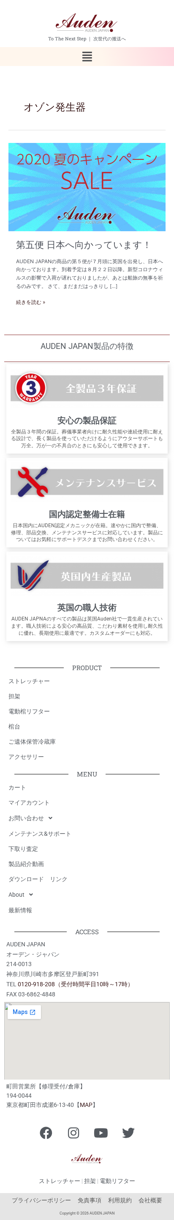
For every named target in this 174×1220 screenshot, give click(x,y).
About (16, 894)
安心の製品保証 (87, 420)
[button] (86, 56)
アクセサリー (26, 756)
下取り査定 (23, 848)
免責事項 (89, 1200)
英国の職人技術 (87, 607)
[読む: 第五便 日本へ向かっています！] (87, 186)
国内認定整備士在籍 (87, 514)
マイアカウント (29, 802)
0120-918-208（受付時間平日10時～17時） (75, 984)
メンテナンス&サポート (39, 833)
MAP (86, 1104)
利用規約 (120, 1200)
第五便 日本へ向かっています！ (84, 244)
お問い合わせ (26, 818)
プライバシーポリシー (41, 1200)
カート (17, 787)
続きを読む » (30, 301)
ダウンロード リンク (38, 879)
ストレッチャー (29, 681)
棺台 (14, 726)
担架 (14, 696)
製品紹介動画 (26, 864)
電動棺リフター (29, 711)
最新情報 (20, 910)
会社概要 (150, 1200)
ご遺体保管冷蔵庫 (32, 741)
